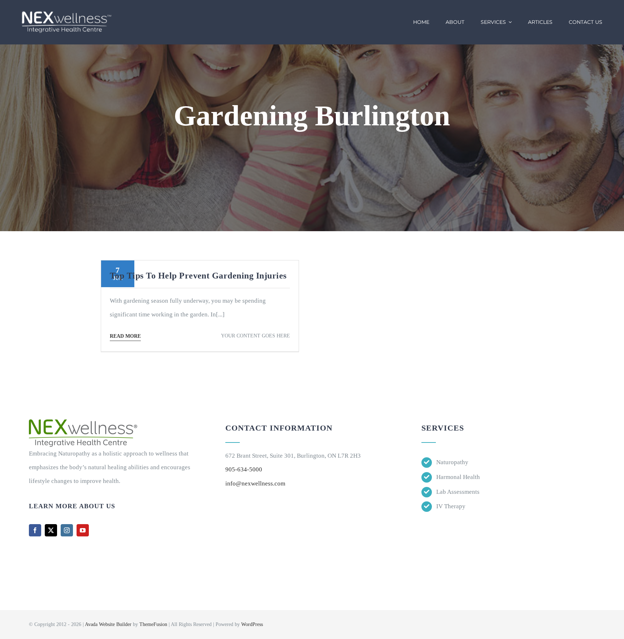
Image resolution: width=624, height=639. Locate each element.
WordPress (252, 624)
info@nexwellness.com (255, 483)
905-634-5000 (243, 469)
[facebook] (35, 530)
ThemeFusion (153, 624)
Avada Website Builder (108, 624)
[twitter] (51, 530)
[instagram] (67, 530)
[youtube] (83, 530)
